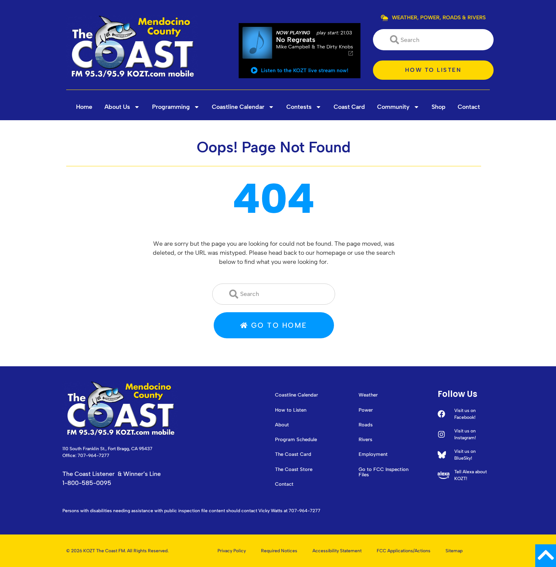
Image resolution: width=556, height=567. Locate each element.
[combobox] (433, 39)
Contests (299, 106)
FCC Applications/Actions (403, 550)
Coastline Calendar (238, 106)
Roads (366, 425)
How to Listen (290, 410)
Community (393, 106)
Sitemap (454, 550)
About (282, 425)
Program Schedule (296, 439)
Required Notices (279, 550)
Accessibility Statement (337, 550)
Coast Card (349, 106)
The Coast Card (293, 454)
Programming (171, 106)
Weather (368, 395)
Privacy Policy (231, 550)
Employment (373, 454)
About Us (117, 106)
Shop (439, 106)
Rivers (365, 439)
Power (366, 410)
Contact (469, 106)
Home (84, 106)
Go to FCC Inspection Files (383, 472)
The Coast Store (293, 469)
